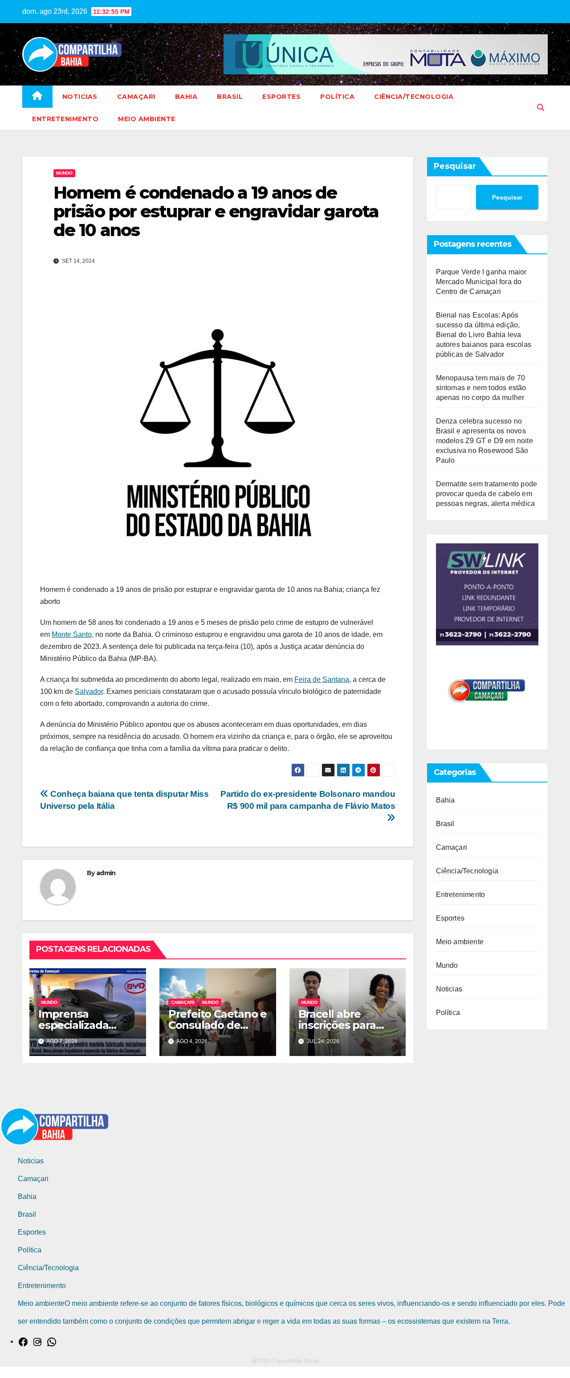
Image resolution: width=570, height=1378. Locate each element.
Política (337, 97)
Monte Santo (72, 634)
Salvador (89, 691)
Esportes (281, 97)
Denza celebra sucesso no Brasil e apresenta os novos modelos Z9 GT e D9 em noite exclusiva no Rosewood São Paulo (484, 440)
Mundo (64, 173)
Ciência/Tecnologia (413, 97)
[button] (540, 107)
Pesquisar (455, 166)
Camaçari (136, 97)
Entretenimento (65, 119)
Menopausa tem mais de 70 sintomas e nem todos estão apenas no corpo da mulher (481, 387)
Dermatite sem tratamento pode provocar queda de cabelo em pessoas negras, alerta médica (486, 493)
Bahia (186, 97)
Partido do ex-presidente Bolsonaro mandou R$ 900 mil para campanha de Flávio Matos (307, 800)
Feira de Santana (321, 679)
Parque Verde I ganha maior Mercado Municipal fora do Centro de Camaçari (481, 281)
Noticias (80, 97)
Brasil (230, 97)
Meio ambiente (146, 119)
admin (106, 873)
